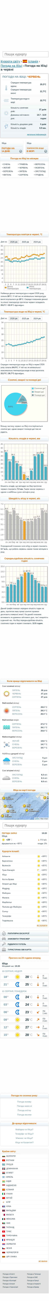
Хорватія (11, 1244)
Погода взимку (24, 1102)
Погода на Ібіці (11, 65)
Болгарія (11, 1156)
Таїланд (10, 1227)
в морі (35, 149)
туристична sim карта (19, 950)
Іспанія (33, 61)
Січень (6, 164)
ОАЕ (8, 1223)
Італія (9, 1194)
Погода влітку (24, 1110)
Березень (8, 171)
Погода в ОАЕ (32, 1277)
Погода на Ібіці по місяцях (24, 158)
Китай (9, 1198)
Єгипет (9, 1173)
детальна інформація (36, 134)
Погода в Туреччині (10, 1277)
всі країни (43, 1261)
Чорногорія (12, 1252)
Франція (10, 1240)
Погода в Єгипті (9, 1274)
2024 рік (37, 242)
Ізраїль (9, 1177)
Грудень (39, 175)
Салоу (5, 911)
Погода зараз (9, 833)
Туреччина (11, 1236)
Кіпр (8, 1202)
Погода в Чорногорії (10, 1287)
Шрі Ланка (11, 1257)
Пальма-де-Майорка (12, 907)
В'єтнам (10, 1160)
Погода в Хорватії (34, 1284)
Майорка (6, 893)
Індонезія (11, 1185)
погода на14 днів (8, 149)
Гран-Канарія (8, 870)
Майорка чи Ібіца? (24, 1129)
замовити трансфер (19, 939)
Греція (9, 1164)
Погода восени (24, 1114)
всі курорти (42, 925)
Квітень (7, 175)
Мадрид (6, 888)
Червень (23, 168)
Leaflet (37, 819)
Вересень (40, 164)
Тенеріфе (6, 916)
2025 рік (25, 242)
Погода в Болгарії (9, 1281)
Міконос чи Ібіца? (24, 1138)
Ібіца (4, 875)
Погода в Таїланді (34, 1274)
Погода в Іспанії (9, 1284)
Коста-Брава (8, 879)
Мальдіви (11, 1211)
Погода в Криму (33, 1287)
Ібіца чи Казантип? (24, 1142)
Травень (23, 164)
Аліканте (6, 856)
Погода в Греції (33, 1281)
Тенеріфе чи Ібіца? (24, 1134)
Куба (8, 1206)
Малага (5, 898)
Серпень (23, 175)
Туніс (9, 1231)
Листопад (40, 171)
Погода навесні (24, 1106)
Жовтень (40, 168)
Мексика (10, 1219)
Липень (23, 171)
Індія (8, 1181)
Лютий (6, 168)
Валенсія (6, 865)
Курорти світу (10, 61)
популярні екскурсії (18, 933)
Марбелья (7, 902)
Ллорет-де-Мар (9, 884)
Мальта (10, 1215)
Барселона (7, 861)
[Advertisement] (24, 25)
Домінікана (12, 1169)
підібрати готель (17, 944)
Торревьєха (7, 921)
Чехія (9, 1248)
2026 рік (13, 242)
